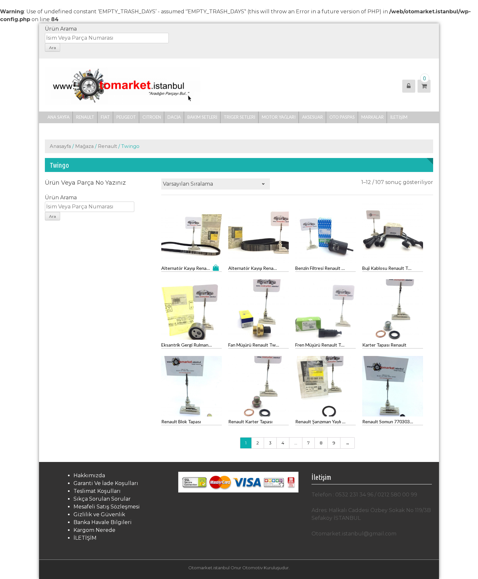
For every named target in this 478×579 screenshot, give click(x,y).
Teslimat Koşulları (97, 491)
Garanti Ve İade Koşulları (105, 483)
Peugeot (126, 117)
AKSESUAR (312, 117)
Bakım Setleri (202, 117)
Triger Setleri (239, 117)
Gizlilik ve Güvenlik (99, 514)
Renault (107, 146)
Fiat (105, 117)
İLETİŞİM (398, 117)
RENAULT (85, 117)
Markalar (372, 117)
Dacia (174, 117)
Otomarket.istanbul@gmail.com (354, 534)
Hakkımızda (89, 475)
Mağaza (84, 146)
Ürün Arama (61, 29)
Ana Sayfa (58, 117)
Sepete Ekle (217, 268)
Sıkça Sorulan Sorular (102, 499)
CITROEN (151, 117)
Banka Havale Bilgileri (102, 522)
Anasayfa (60, 146)
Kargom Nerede (94, 530)
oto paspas (342, 117)
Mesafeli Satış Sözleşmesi (106, 507)
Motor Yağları (279, 117)
